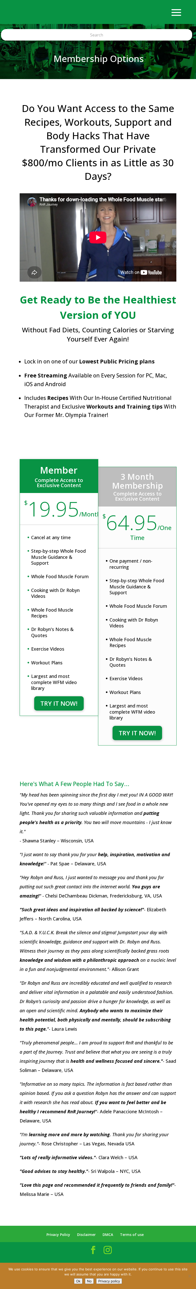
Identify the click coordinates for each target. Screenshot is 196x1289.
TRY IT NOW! (59, 703)
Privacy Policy (58, 1234)
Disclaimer (86, 1234)
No (89, 1281)
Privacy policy (109, 1281)
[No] (189, 1276)
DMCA (108, 1234)
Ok (78, 1281)
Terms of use (132, 1234)
